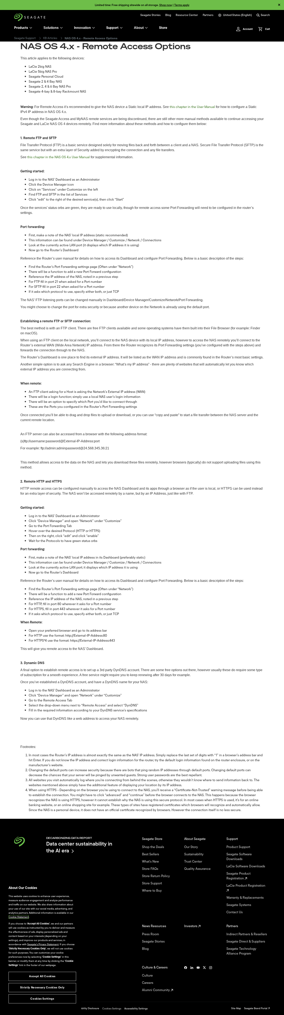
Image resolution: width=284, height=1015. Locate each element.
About (139, 27)
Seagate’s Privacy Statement (43, 944)
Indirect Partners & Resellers (247, 934)
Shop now (165, 5)
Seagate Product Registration (238, 876)
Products (21, 28)
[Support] (121, 28)
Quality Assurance (197, 869)
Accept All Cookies (42, 976)
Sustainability (194, 854)
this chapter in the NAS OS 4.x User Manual (58, 157)
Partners (208, 15)
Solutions (51, 27)
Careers (148, 983)
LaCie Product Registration (246, 885)
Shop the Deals (154, 847)
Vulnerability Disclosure (86, 1008)
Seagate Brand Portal (256, 1008)
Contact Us (234, 912)
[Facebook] (185, 979)
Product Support (238, 847)
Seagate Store (152, 839)
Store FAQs (150, 869)
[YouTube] (198, 979)
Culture (148, 975)
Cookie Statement (19, 917)
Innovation (82, 27)
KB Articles (50, 38)
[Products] (30, 28)
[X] (204, 979)
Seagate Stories (150, 15)
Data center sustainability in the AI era (79, 847)
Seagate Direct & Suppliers (246, 941)
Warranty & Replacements (245, 897)
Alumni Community (156, 990)
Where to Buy (152, 890)
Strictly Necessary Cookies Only (42, 987)
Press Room (151, 934)
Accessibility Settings (136, 1008)
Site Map (236, 1008)
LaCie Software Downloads (246, 866)
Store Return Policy (156, 876)
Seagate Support (25, 38)
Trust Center (193, 861)
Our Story (191, 847)
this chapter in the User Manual (192, 107)
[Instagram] (210, 979)
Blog (168, 15)
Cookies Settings (111, 1008)
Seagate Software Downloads (239, 857)
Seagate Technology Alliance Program (241, 951)
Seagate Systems (239, 905)
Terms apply (181, 5)
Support (112, 28)
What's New (151, 861)
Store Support (152, 883)
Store (163, 28)
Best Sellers (151, 854)
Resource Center (187, 15)
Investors (191, 926)
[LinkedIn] (191, 979)
